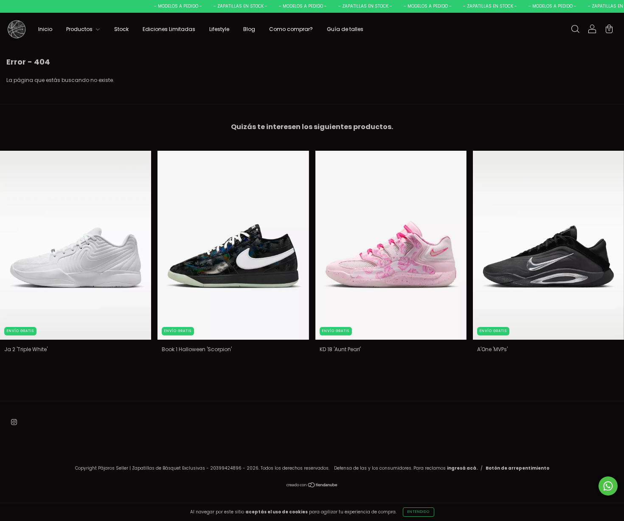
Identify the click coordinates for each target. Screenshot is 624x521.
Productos (80, 29)
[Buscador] (575, 30)
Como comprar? (291, 29)
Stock (121, 29)
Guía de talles (345, 29)
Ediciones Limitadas (169, 29)
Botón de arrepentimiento (517, 468)
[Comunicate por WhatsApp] (608, 486)
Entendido (419, 512)
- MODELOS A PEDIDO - (169, 6)
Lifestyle (219, 29)
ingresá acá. (462, 468)
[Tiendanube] (312, 486)
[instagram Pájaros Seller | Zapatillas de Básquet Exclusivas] (14, 421)
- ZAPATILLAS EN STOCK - (232, 6)
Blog (249, 29)
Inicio (45, 29)
